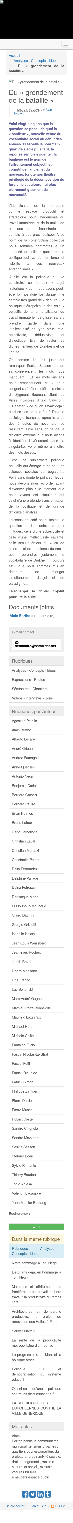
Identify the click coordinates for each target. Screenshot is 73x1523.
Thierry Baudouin (25, 1174)
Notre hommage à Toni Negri (34, 1262)
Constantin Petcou (26, 859)
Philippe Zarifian (24, 1091)
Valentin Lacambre (26, 1193)
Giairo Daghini (23, 915)
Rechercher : (19, 1213)
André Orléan (22, 748)
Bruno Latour (22, 822)
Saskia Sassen (23, 1146)
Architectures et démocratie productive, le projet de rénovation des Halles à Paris (36, 1316)
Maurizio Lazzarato (26, 1017)
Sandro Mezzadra (26, 1137)
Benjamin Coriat (24, 785)
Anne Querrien (23, 766)
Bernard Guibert (24, 794)
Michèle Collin (23, 1035)
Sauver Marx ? (23, 1330)
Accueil (14, 55)
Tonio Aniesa (22, 1183)
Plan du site (37, 1505)
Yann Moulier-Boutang (29, 1202)
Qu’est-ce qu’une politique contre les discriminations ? (36, 1391)
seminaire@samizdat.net (35, 645)
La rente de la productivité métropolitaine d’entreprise (36, 1342)
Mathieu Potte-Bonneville (31, 1007)
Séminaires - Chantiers (29, 688)
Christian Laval (23, 840)
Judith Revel (21, 961)
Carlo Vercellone (25, 831)
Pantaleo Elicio (23, 1044)
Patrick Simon (22, 1081)
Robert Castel (22, 1118)
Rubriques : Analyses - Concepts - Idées (36, 1251)
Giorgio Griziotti (24, 924)
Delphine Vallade (25, 878)
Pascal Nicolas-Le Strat (30, 1054)
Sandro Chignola (25, 1128)
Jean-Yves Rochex (26, 952)
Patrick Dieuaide (24, 1072)
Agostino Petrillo (24, 720)
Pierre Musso (22, 1109)
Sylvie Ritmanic (24, 1165)
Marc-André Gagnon (28, 998)
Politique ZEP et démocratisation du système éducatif (36, 1374)
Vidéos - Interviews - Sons (32, 697)
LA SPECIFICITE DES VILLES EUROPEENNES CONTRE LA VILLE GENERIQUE (36, 1408)
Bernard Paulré (23, 803)
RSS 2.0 (60, 1505)
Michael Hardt (22, 1026)
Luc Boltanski (22, 989)
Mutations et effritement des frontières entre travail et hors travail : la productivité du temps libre (36, 1294)
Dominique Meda (25, 896)
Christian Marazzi (25, 850)
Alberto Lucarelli (24, 738)
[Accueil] (19, 19)
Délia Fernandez (25, 868)
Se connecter (15, 1505)
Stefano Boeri (22, 1155)
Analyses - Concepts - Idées (35, 60)
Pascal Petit (21, 1063)
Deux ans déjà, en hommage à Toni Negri (36, 1274)
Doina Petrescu (24, 887)
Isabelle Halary (23, 933)
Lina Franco (21, 979)
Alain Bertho (21, 729)
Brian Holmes (22, 813)
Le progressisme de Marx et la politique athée (36, 1357)
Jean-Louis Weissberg (29, 942)
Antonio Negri (22, 776)
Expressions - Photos (28, 679)
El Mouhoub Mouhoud (29, 905)
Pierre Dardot (22, 1100)
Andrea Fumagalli (25, 757)
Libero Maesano (24, 970)
